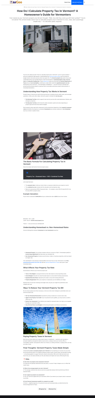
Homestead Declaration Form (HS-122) (32, 262)
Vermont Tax (52, 389)
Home (26, 7)
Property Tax (43, 389)
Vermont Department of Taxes (52, 262)
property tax (46, 81)
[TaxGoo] (16, 2)
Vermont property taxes (54, 76)
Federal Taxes (67, 2)
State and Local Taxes (77, 2)
